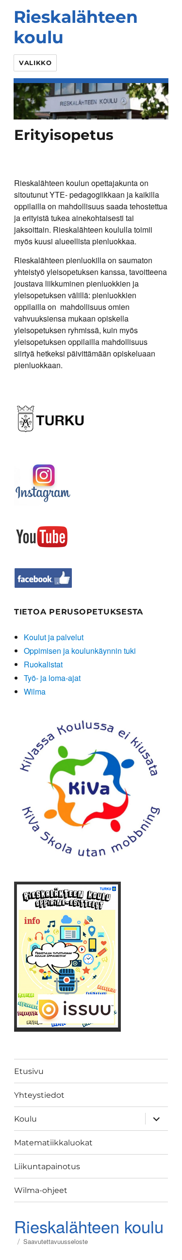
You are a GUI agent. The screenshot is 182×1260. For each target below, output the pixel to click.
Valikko (35, 63)
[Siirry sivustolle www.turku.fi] (50, 417)
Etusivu (29, 1071)
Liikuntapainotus (47, 1166)
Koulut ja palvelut (53, 637)
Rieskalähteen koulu (76, 27)
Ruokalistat (43, 664)
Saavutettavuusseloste (55, 1241)
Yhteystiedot (39, 1095)
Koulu (25, 1119)
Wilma (35, 691)
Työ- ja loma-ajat (52, 677)
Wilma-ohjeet (40, 1190)
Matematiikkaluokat (53, 1142)
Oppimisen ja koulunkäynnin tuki (80, 650)
